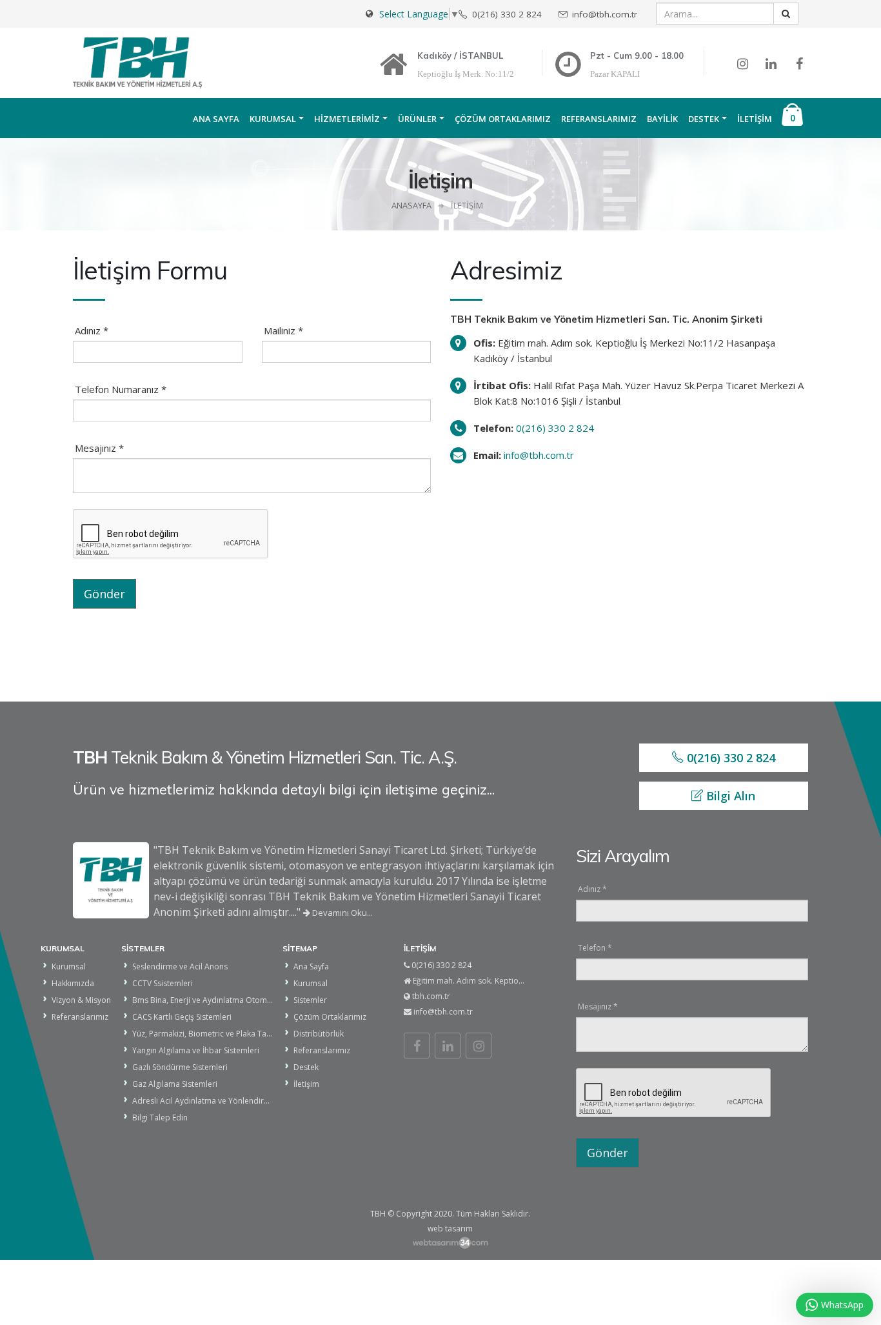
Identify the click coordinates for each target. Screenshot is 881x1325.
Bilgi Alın (729, 796)
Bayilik (662, 119)
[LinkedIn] (447, 1045)
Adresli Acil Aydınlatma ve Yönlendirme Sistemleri (222, 1100)
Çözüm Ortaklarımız (503, 119)
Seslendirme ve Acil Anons (180, 966)
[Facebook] (417, 1045)
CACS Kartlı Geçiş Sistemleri (182, 1016)
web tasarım (450, 1228)
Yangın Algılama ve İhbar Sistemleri (195, 1050)
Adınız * (91, 330)
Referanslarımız (599, 119)
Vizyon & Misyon (81, 1000)
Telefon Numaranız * (120, 389)
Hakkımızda (73, 983)
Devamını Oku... (341, 912)
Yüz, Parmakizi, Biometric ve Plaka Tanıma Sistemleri (227, 1033)
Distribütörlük (318, 1033)
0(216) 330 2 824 (555, 427)
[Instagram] (478, 1045)
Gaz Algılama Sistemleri (174, 1083)
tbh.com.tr (431, 996)
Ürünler (417, 119)
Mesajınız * (99, 447)
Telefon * (595, 947)
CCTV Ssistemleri (162, 983)
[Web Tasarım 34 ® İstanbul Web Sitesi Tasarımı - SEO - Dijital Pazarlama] (450, 1242)
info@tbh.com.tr (539, 455)
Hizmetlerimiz (347, 119)
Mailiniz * (283, 330)
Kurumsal (273, 119)
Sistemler (310, 1000)
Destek (703, 119)
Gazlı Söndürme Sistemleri (180, 1067)
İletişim (754, 119)
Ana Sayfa (216, 119)
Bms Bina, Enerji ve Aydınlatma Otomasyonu (212, 1000)
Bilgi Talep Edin (160, 1117)
